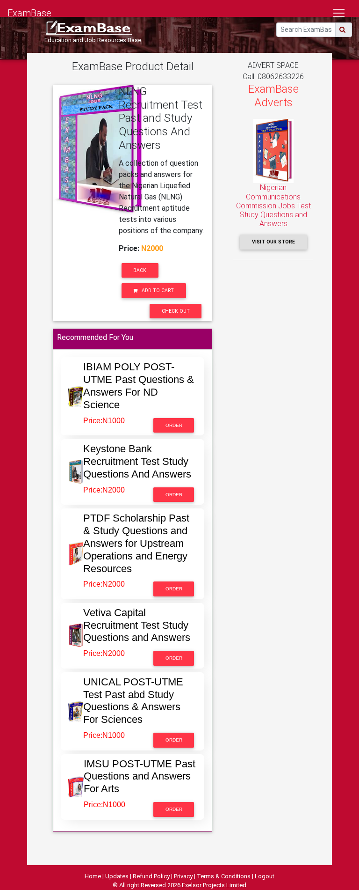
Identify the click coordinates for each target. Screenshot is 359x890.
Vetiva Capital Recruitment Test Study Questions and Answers (136, 625)
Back (139, 270)
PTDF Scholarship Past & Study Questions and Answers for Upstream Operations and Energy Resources (136, 543)
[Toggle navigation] (339, 13)
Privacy (183, 876)
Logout (264, 876)
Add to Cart (157, 290)
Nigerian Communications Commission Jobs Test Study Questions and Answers (273, 205)
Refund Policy (151, 876)
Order (173, 425)
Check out (176, 311)
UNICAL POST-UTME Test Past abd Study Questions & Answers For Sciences (133, 701)
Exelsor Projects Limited (214, 885)
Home (93, 876)
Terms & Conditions (224, 876)
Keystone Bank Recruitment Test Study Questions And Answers (137, 461)
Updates (117, 876)
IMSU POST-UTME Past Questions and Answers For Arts (139, 776)
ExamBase (29, 13)
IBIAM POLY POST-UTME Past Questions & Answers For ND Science (138, 386)
